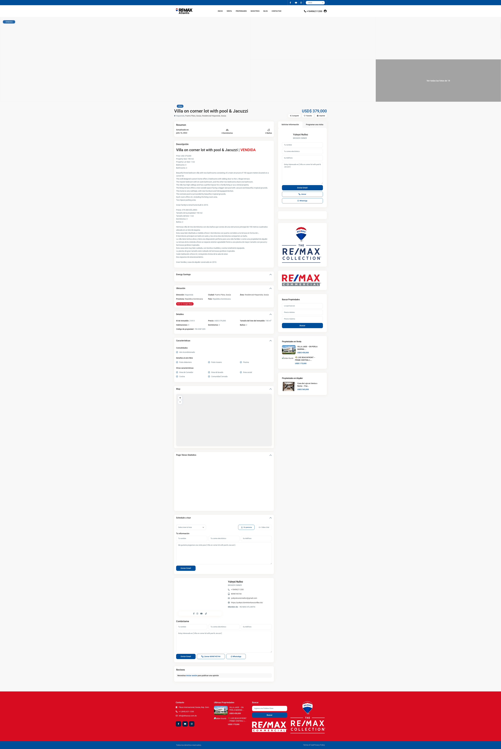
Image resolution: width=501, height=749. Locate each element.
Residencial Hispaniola (211, 116)
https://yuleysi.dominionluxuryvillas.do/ (247, 602)
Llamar (211, 656)
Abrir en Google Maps (185, 304)
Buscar (302, 326)
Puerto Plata (190, 116)
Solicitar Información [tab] (290, 124)
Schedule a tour (183, 518)
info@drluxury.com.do (188, 716)
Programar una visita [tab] (314, 124)
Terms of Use (308, 745)
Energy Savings (183, 274)
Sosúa (198, 116)
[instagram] (301, 2)
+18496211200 (314, 11)
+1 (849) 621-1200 (186, 711)
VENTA (229, 11)
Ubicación (180, 288)
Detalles (180, 314)
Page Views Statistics (186, 455)
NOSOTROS (255, 11)
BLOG (265, 11)
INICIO (220, 11)
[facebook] (290, 2)
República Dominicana (194, 299)
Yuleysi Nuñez (235, 581)
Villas (180, 106)
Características (183, 340)
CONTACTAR (276, 11)
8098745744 (236, 594)
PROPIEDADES (241, 11)
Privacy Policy (319, 745)
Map (178, 389)
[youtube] (295, 2)
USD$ (310, 3)
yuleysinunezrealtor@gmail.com (244, 598)
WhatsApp (236, 656)
